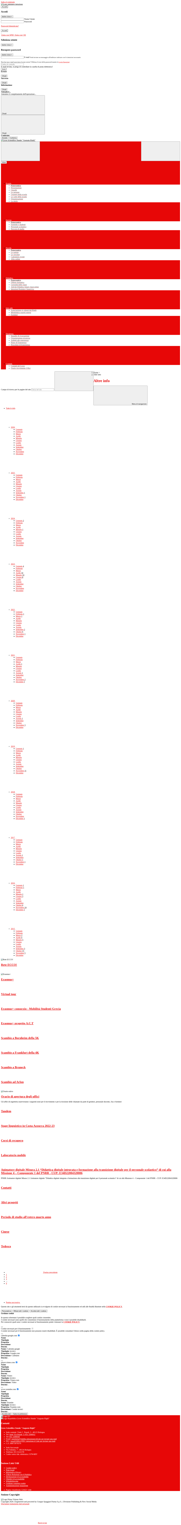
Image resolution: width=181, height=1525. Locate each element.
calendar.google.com (9, 1336)
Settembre (20, 447)
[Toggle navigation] (20, 151)
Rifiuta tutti (21, 1311)
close (4, 162)
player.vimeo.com (8, 1362)
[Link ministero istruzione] (12, 4)
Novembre (20, 452)
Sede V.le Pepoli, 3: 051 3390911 (22, 1434)
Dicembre (19, 454)
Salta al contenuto (8, 2)
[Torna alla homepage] (90, 140)
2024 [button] (13, 518)
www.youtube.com (8, 1389)
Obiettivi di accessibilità (15, 1479)
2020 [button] (13, 701)
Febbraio (19, 432)
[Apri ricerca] (160, 151)
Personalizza (6, 1311)
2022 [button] (13, 610)
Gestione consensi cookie (16, 1483)
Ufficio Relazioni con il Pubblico (19, 1474)
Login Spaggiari (64, 62)
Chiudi (4, 76)
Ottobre (19, 449)
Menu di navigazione (139, 404)
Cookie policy (11, 1468)
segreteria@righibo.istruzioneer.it (34, 1439)
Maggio (19, 438)
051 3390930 (14, 1437)
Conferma (13, 138)
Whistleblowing (12, 1481)
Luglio (18, 443)
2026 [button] (13, 427)
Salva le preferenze (20, 1414)
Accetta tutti (38, 1311)
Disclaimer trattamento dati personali (15, 1504)
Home (95, 372)
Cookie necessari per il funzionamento (16, 1329)
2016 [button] (13, 883)
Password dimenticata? (10, 26)
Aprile (18, 436)
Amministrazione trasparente (17, 1486)
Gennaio (19, 429)
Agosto (18, 445)
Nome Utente (29, 19)
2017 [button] (13, 837)
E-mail (26, 57)
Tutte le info (10, 408)
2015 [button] (13, 929)
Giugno (19, 440)
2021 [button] (13, 655)
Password (28, 22)
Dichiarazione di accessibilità (17, 1477)
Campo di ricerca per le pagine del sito (16, 389)
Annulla (4, 138)
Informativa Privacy (13, 1472)
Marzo (18, 434)
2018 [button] (13, 792)
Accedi (4, 7)
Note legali (10, 1470)
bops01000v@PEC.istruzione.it (33, 1441)
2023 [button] (13, 564)
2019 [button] (13, 746)
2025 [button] (13, 473)
